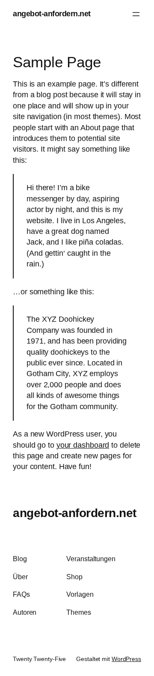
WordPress (126, 658)
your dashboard (83, 445)
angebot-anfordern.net (52, 13)
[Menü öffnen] (136, 14)
